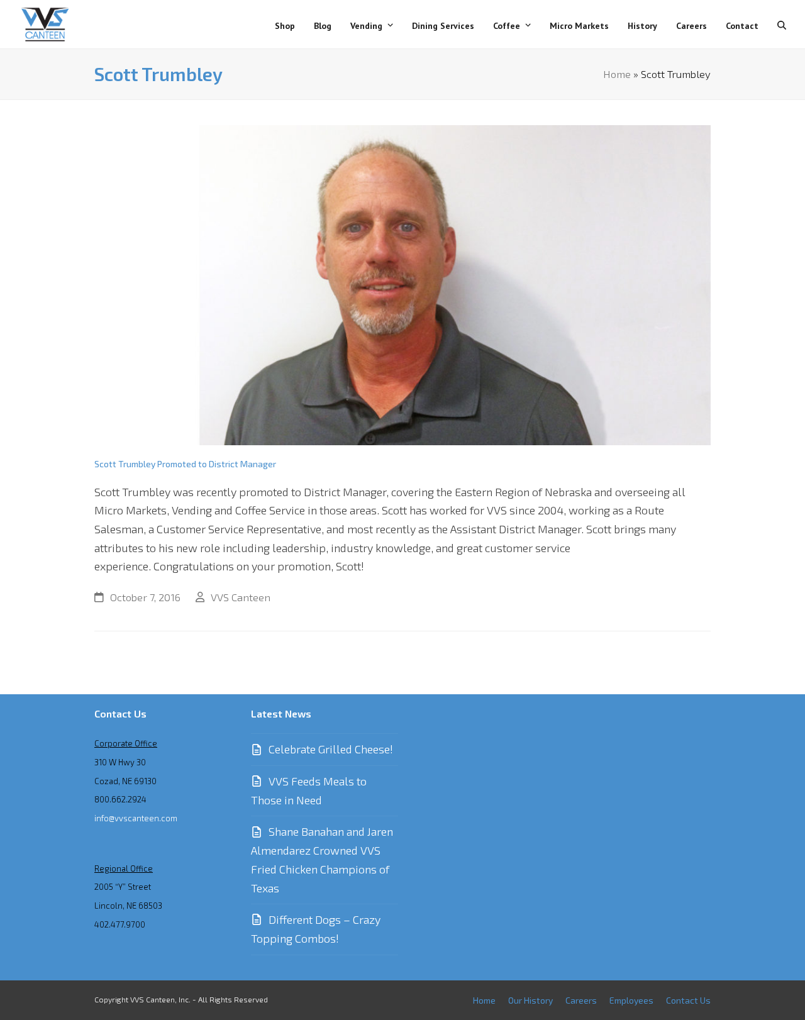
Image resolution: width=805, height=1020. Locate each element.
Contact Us (688, 1000)
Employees (631, 1000)
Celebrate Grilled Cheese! (331, 749)
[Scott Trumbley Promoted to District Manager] (402, 284)
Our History (530, 1000)
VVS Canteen (240, 596)
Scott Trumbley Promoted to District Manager (185, 463)
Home (617, 73)
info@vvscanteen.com (135, 818)
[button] (782, 24)
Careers (581, 1000)
